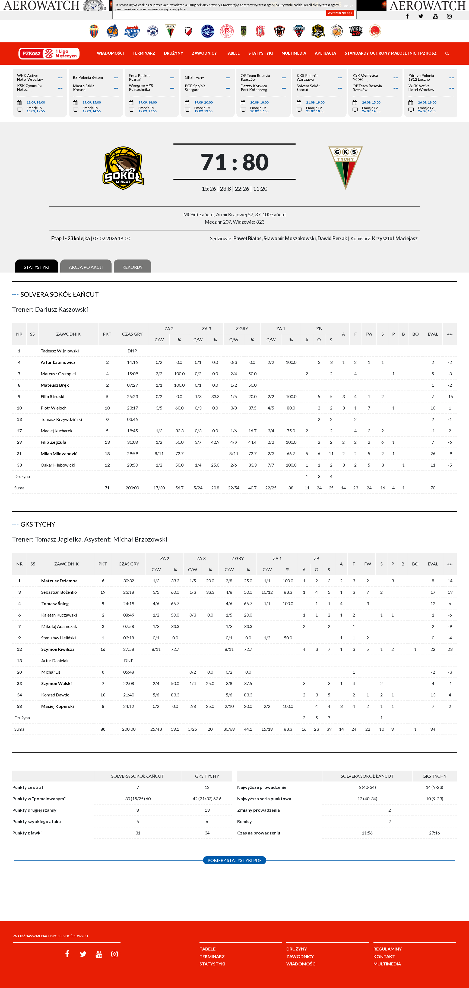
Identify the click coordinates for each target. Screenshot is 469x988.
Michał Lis (51, 671)
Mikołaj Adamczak (59, 626)
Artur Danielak (55, 660)
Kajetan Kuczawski (59, 614)
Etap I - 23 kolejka (70, 238)
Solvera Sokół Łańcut (60, 294)
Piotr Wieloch (53, 407)
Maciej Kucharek (56, 430)
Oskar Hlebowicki (58, 464)
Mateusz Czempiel (58, 373)
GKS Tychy (38, 524)
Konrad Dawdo (55, 694)
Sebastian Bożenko (59, 592)
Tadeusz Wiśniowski (60, 350)
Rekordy (132, 267)
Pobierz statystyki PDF (235, 860)
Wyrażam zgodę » (340, 13)
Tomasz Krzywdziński (61, 419)
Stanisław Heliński (58, 637)
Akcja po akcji (86, 267)
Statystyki (36, 267)
